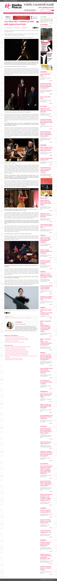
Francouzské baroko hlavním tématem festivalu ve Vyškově (46, 382)
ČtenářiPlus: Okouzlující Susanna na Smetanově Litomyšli (45, 568)
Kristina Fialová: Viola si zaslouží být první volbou (13, 358)
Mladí (25, 13)
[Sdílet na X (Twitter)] (34, 27)
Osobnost (43, 13)
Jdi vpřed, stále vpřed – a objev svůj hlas (12, 340)
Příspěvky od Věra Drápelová (11, 335)
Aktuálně (4, 13)
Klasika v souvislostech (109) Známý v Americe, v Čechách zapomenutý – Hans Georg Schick (46, 341)
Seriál (18, 13)
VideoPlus (42, 235)
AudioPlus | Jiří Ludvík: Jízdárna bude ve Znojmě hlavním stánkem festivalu (46, 275)
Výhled (40, 13)
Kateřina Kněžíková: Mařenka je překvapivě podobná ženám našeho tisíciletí (18, 346)
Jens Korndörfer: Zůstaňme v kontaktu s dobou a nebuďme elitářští (16, 353)
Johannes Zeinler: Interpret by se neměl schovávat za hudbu (15, 349)
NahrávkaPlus (44, 391)
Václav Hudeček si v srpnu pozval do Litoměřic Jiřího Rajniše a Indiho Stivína (46, 149)
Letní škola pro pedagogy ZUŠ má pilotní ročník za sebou (14, 336)
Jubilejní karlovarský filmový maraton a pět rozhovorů (14, 359)
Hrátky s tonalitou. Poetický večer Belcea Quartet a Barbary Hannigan (16, 339)
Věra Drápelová (24, 27)
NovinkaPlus (43, 426)
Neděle (47, 13)
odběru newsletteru (48, 26)
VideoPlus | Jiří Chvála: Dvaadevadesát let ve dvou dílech (45, 262)
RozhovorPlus (17, 27)
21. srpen (44, 16)
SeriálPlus (42, 307)
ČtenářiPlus (43, 540)
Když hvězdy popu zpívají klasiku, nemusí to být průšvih (14, 342)
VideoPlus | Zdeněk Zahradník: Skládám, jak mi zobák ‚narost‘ (46, 251)
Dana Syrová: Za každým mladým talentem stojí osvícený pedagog (16, 350)
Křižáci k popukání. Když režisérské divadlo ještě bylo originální (45, 406)
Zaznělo (31, 13)
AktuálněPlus (43, 72)
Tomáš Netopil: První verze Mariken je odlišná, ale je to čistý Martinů (16, 338)
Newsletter (45, 24)
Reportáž (27, 13)
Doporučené (43, 106)
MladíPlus (42, 352)
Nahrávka (37, 13)
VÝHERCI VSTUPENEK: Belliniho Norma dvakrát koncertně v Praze (45, 521)
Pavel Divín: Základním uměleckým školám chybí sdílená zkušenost (16, 354)
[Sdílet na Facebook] (33, 27)
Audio (20, 13)
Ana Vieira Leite (10, 317)
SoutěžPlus (43, 508)
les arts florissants (15, 317)
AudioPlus (42, 271)
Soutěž (49, 13)
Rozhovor (11, 13)
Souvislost (15, 13)
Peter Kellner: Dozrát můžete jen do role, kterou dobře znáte (46, 110)
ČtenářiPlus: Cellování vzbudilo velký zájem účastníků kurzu (45, 544)
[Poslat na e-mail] (36, 27)
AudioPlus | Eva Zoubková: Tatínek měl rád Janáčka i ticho (46, 298)
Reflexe (8, 13)
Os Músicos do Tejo (28, 317)
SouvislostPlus (44, 463)
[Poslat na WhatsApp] (38, 27)
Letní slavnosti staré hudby (21, 317)
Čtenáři (52, 13)
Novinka (34, 13)
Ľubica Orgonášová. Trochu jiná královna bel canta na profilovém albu (46, 417)
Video (22, 13)
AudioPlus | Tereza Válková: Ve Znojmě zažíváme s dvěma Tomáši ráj (46, 287)
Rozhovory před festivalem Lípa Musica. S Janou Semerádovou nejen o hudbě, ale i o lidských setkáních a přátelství (46, 497)
